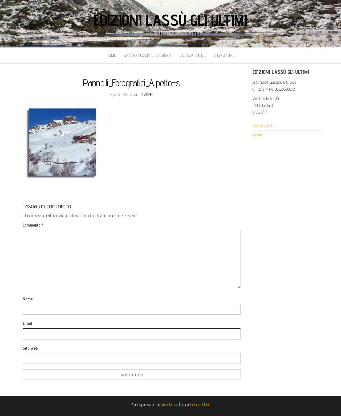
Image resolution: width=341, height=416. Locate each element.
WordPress (169, 404)
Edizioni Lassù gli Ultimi (170, 20)
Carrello (258, 135)
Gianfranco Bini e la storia (148, 55)
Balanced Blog (200, 404)
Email (27, 323)
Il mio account (262, 125)
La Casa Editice (192, 55)
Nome (28, 298)
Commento (33, 225)
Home (111, 55)
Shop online (223, 55)
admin (148, 94)
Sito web (30, 348)
